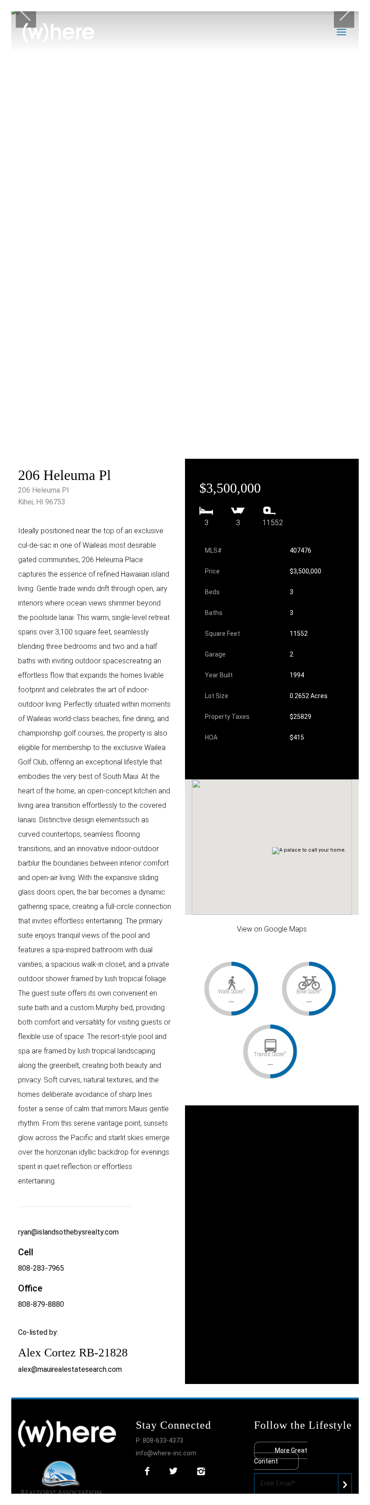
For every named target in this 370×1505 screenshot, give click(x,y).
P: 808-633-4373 (159, 1440)
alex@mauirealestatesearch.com (70, 1369)
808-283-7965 (41, 1268)
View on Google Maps (272, 929)
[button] (278, 838)
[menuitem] (353, 16)
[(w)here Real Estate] (58, 33)
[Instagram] (201, 1471)
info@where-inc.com (166, 1453)
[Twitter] (173, 1471)
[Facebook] (147, 1471)
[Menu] (353, 16)
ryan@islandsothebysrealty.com (68, 1232)
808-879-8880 (41, 1304)
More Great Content (280, 1456)
